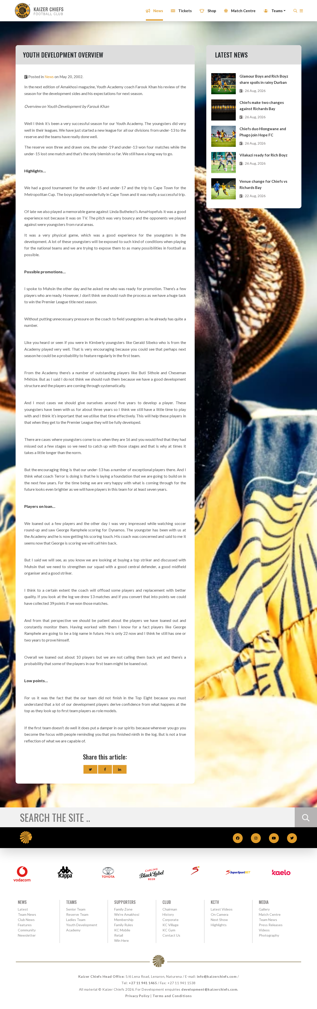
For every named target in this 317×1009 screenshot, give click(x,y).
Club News (26, 919)
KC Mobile (122, 930)
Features (25, 925)
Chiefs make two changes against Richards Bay (261, 105)
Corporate (170, 919)
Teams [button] (277, 10)
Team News (27, 914)
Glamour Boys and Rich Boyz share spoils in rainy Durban (263, 79)
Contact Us (171, 935)
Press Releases (271, 925)
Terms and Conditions (172, 996)
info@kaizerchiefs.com (217, 976)
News (158, 10)
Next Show (219, 919)
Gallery (264, 909)
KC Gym (168, 930)
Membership (123, 919)
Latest (23, 909)
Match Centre (243, 10)
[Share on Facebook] (105, 769)
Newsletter (27, 935)
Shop (211, 10)
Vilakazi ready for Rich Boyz (263, 155)
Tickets (185, 10)
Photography (269, 935)
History (168, 914)
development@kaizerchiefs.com (209, 989)
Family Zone (123, 909)
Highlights (219, 925)
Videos (264, 930)
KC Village (170, 925)
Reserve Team (77, 914)
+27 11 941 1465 (143, 983)
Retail (118, 935)
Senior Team (75, 909)
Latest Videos (222, 909)
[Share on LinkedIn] (120, 769)
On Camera (219, 914)
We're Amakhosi (126, 914)
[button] (301, 12)
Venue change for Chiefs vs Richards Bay (263, 184)
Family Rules (123, 925)
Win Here (121, 940)
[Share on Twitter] (90, 769)
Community (27, 930)
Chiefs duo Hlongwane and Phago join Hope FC (262, 131)
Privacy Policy (137, 996)
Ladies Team (75, 919)
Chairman (169, 909)
